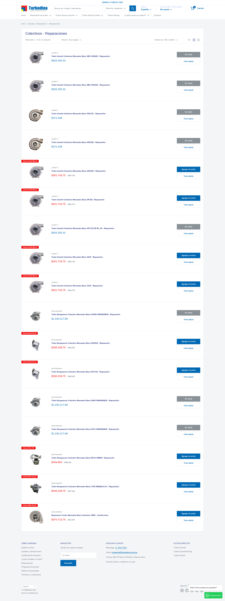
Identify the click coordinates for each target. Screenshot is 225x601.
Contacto (157, 15)
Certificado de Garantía (31, 555)
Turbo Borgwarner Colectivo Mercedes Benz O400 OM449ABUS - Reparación (85, 400)
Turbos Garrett (180, 547)
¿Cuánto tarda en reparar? (135, 15)
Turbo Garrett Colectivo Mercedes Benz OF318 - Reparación (77, 200)
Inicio (23, 15)
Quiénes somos (27, 547)
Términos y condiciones (31, 575)
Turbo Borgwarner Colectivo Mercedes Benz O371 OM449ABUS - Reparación (85, 429)
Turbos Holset (179, 555)
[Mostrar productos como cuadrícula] (198, 40)
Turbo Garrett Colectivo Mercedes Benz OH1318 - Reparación (78, 171)
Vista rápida (188, 61)
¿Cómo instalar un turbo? (31, 559)
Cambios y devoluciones (31, 551)
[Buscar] (132, 8)
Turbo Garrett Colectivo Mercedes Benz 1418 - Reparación (77, 286)
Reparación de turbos (39, 15)
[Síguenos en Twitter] (187, 590)
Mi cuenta (165, 9)
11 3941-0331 (121, 548)
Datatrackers (33, 593)
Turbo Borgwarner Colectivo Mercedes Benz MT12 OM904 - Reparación (82, 458)
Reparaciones (27, 563)
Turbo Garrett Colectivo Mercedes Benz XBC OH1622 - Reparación (80, 56)
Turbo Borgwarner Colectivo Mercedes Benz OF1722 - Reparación (80, 372)
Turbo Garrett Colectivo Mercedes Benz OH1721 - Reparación (78, 114)
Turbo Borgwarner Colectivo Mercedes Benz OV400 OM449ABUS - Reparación (85, 314)
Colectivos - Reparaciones (37, 24)
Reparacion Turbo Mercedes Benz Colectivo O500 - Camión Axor (79, 515)
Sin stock (188, 55)
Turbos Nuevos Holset (91, 15)
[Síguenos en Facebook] (182, 590)
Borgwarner (56, 311)
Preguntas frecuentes (30, 567)
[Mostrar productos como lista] (194, 40)
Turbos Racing (113, 15)
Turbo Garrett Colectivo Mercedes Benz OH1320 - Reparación (78, 142)
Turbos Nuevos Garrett (64, 15)
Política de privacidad (30, 571)
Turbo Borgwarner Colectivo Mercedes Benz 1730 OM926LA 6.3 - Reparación (85, 486)
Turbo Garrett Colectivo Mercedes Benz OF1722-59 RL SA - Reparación (82, 228)
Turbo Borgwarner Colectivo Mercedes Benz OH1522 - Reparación (80, 343)
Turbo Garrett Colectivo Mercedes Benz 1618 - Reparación (77, 257)
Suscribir (68, 563)
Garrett (54, 53)
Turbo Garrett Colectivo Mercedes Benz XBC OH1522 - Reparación (80, 85)
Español (26, 586)
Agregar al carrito (189, 169)
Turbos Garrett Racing (183, 551)
